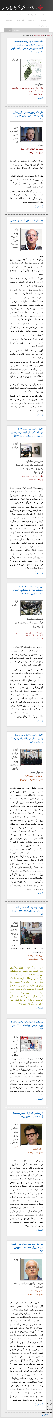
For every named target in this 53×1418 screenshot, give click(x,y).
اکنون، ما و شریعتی (46, 1412)
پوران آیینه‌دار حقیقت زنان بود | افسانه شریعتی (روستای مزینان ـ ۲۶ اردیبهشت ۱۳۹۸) (27, 911)
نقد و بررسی (43, 20)
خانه (43, 14)
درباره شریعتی (31, 20)
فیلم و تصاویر (20, 20)
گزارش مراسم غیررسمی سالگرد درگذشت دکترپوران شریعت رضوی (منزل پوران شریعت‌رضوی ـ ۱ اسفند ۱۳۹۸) (27, 433)
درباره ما (49, 1403)
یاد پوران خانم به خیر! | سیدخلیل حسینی (26, 220)
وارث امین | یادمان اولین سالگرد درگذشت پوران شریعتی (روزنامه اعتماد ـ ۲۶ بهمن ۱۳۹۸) (26, 1026)
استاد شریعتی (8, 20)
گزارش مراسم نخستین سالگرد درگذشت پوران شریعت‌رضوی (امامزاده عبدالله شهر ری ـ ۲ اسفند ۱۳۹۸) (28, 590)
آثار (20, 14)
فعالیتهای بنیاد (32, 14)
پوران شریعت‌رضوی (43, 25)
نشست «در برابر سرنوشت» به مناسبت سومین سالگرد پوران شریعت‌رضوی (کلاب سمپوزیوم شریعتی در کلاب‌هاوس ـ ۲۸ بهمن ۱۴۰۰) (27, 47)
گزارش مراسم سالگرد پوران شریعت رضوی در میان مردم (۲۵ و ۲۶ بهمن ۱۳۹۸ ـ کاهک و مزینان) (26, 739)
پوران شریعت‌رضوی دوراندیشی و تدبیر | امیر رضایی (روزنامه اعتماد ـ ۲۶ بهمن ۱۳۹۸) (27, 1248)
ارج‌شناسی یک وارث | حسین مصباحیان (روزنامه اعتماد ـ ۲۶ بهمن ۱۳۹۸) (27, 1115)
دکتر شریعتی (49, 35)
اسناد (8, 14)
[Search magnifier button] (6, 30)
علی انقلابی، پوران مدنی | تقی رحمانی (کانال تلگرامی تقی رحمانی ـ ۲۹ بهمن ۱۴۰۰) (28, 116)
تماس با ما (49, 1409)
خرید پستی (48, 1406)
